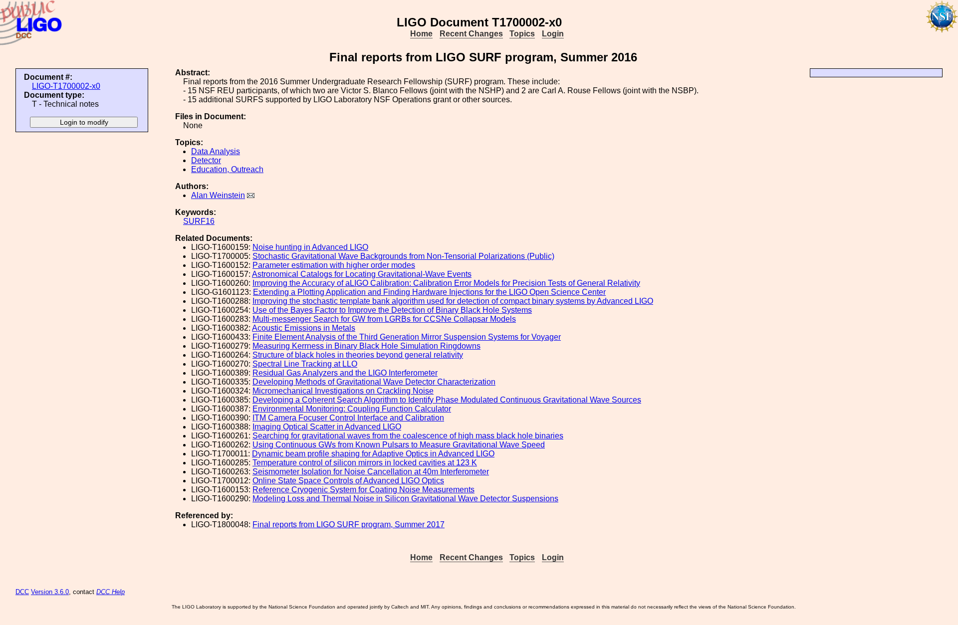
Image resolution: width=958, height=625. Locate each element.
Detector (206, 160)
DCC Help (110, 592)
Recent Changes (471, 33)
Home (421, 33)
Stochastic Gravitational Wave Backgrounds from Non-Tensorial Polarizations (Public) (403, 256)
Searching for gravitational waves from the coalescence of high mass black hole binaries (407, 435)
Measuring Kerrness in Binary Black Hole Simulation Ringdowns (366, 346)
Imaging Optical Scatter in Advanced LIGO (326, 426)
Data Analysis (215, 151)
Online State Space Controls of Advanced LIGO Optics (348, 480)
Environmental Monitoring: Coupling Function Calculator (351, 409)
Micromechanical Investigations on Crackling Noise (343, 391)
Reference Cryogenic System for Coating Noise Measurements (363, 489)
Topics (522, 33)
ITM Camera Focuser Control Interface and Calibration (348, 418)
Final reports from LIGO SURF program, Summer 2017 (348, 524)
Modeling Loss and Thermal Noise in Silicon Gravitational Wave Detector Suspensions (405, 498)
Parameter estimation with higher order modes (333, 265)
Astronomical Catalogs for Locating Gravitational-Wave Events (362, 274)
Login (553, 33)
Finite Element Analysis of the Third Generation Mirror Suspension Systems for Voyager (406, 337)
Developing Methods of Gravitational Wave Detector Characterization (373, 382)
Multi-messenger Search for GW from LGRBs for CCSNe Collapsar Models (384, 319)
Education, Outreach (227, 169)
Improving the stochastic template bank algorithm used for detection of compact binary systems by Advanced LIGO (452, 301)
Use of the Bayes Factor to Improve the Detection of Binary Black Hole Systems (392, 310)
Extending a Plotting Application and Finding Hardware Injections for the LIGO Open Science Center (429, 292)
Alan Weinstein (218, 195)
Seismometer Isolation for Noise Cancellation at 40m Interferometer (370, 471)
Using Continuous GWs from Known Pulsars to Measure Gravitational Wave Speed (398, 444)
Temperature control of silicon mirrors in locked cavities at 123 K (364, 462)
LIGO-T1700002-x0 (66, 86)
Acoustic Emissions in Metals (303, 328)
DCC (22, 592)
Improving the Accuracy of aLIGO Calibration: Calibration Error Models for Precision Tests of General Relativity (446, 283)
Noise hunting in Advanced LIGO (310, 247)
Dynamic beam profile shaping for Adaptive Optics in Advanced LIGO (373, 453)
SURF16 (199, 221)
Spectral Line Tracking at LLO (304, 364)
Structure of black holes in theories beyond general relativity (357, 355)
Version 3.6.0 (50, 592)
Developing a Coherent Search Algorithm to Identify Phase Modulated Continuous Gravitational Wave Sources (446, 400)
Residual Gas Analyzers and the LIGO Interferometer (345, 373)
